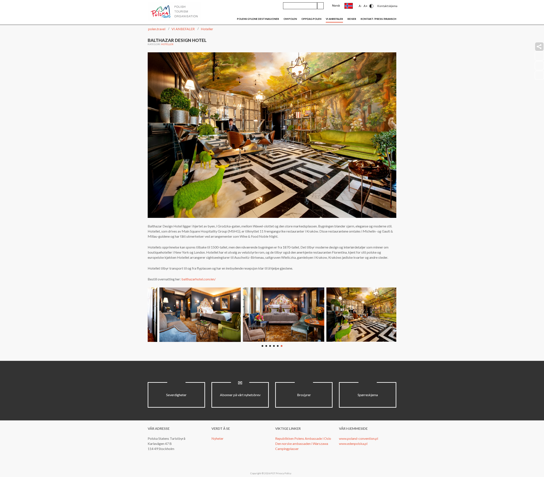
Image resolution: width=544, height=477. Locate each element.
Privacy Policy (283, 473)
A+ (366, 6)
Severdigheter (176, 395)
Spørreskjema (368, 395)
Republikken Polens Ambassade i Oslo (303, 438)
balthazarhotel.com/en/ (198, 279)
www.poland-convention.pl (358, 438)
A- (360, 6)
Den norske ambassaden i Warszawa (301, 443)
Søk (320, 5)
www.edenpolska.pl (353, 443)
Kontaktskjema (387, 6)
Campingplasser (287, 449)
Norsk (336, 5)
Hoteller (167, 44)
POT (272, 473)
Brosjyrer (304, 395)
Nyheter (217, 438)
